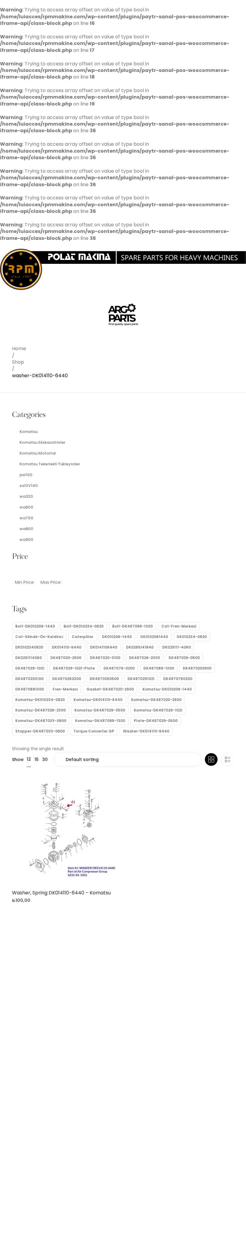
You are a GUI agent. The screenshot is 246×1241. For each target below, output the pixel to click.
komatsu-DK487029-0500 (99, 710)
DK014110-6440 (66, 647)
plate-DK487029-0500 (156, 720)
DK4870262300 (66, 678)
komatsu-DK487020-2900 (156, 699)
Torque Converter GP (94, 731)
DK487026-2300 (144, 657)
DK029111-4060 (176, 647)
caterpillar (82, 636)
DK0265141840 (140, 647)
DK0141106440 (103, 647)
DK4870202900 (197, 668)
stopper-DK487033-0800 (40, 731)
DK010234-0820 (192, 636)
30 (45, 759)
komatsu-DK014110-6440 (98, 699)
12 (29, 759)
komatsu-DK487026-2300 (40, 710)
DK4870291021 (141, 678)
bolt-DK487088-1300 (132, 626)
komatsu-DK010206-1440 (167, 689)
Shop (18, 362)
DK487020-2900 (65, 657)
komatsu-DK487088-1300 (100, 720)
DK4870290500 (104, 678)
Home (19, 348)
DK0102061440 (154, 636)
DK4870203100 (29, 678)
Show (18, 759)
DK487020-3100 (105, 657)
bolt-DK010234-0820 (84, 626)
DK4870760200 (177, 678)
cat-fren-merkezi (178, 626)
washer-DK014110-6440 (146, 731)
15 (36, 759)
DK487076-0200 (119, 668)
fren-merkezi (65, 689)
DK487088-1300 (158, 668)
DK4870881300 (29, 689)
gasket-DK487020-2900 (110, 689)
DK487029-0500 (184, 657)
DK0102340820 (29, 647)
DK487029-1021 (29, 668)
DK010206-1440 (117, 636)
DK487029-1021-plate (74, 668)
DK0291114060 (28, 657)
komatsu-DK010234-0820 (40, 699)
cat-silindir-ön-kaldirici (39, 636)
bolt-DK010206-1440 (35, 626)
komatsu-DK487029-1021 (158, 710)
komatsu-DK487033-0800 (40, 720)
